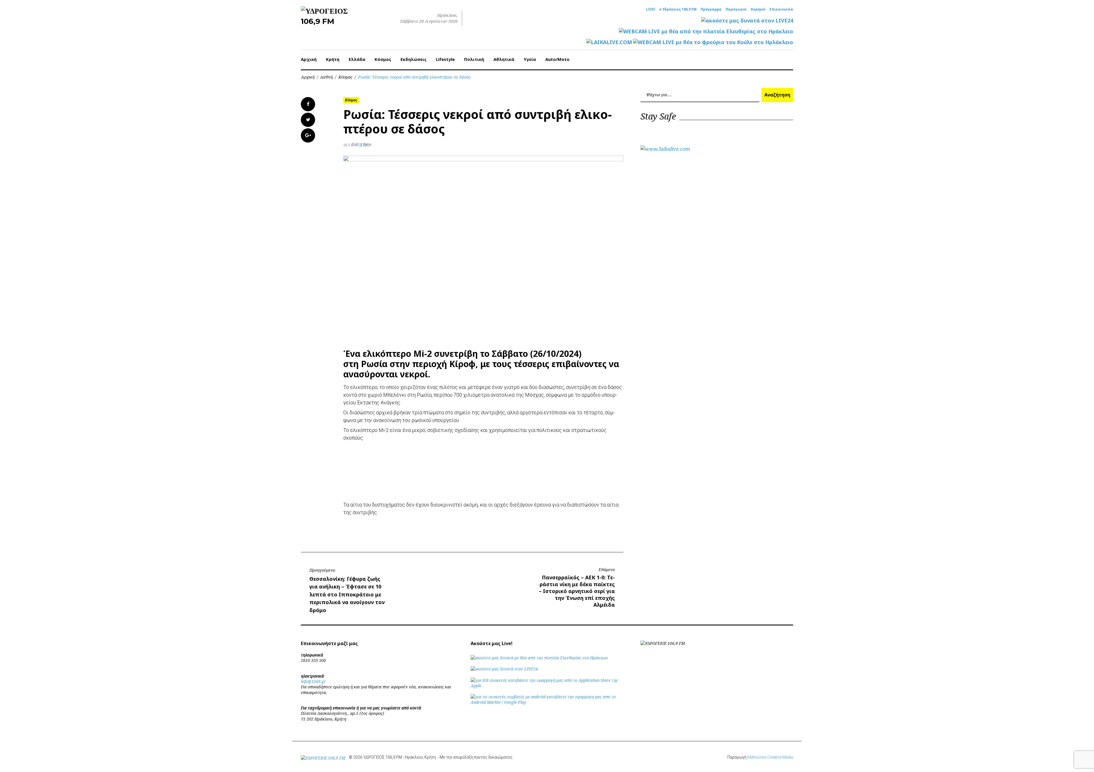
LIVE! (650, 9)
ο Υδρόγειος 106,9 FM (678, 9)
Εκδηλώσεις (413, 59)
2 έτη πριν (361, 144)
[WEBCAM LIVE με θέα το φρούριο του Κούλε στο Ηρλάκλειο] (713, 42)
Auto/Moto (557, 59)
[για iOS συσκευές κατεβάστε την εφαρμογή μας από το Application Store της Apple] (547, 685)
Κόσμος (383, 59)
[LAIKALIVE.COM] (609, 42)
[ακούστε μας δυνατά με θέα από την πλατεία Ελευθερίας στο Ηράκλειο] (539, 657)
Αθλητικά (503, 59)
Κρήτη (332, 59)
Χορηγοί (758, 9)
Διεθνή (326, 77)
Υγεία (530, 59)
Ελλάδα (357, 59)
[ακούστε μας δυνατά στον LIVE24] (747, 20)
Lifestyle (445, 59)
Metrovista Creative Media (770, 757)
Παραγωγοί (736, 9)
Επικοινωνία (781, 9)
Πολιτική (474, 59)
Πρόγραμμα (711, 9)
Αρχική (309, 59)
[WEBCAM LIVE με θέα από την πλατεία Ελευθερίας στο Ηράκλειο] (706, 31)
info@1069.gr (313, 681)
